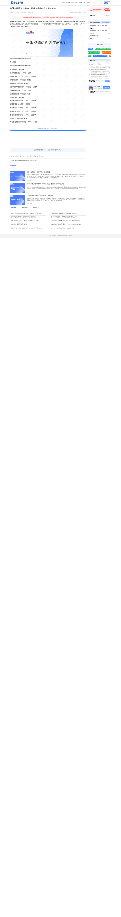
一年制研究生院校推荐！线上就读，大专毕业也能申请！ (65, 220)
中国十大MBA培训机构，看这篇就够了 (103, 48)
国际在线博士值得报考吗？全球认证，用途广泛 (23, 217)
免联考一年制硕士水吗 (96, 64)
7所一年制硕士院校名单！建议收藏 (38, 172)
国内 (25, 12)
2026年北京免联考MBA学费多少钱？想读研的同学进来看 (45, 184)
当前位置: (12, 12)
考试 (22, 12)
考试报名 (68, 2)
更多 (94, 2)
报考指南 (63, 2)
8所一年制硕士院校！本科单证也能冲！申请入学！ (64, 217)
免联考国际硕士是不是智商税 (100, 55)
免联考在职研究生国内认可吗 (98, 69)
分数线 (80, 2)
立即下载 (106, 87)
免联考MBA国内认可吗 (107, 52)
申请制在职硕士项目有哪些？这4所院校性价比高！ (64, 213)
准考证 (76, 2)
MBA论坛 (88, 2)
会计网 (17, 12)
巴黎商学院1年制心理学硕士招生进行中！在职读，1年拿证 (66, 224)
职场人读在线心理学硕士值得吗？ (19, 224)
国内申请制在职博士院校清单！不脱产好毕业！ (63, 228)
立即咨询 (107, 9)
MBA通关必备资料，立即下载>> (48, 128)
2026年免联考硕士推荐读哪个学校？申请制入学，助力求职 (26, 213)
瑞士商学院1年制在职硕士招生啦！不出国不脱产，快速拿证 (26, 228)
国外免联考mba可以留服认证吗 (99, 74)
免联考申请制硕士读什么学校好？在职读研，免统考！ (25, 220)
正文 (32, 12)
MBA (29, 12)
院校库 (84, 2)
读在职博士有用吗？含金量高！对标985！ (41, 195)
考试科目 (72, 2)
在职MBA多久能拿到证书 (94, 52)
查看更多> (107, 15)
